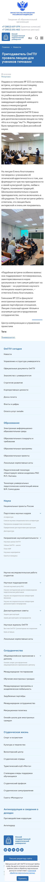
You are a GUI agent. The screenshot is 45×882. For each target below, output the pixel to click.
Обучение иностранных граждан (19, 679)
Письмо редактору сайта (20, 858)
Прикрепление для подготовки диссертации (20, 528)
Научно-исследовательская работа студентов (20, 574)
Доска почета (10, 397)
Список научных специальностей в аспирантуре (21, 521)
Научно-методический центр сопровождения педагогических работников (20, 591)
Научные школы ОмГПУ (12, 542)
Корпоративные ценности (16, 390)
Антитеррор (9, 825)
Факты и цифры (11, 404)
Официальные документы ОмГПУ (19, 368)
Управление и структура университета (22, 361)
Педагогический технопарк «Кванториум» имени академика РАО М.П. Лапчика (21, 473)
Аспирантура (8, 517)
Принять (22, 878)
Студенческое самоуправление (18, 790)
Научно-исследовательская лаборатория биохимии (19, 597)
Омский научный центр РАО (14, 586)
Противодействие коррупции (17, 818)
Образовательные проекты (17, 455)
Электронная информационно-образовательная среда (18, 429)
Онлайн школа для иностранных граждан (19, 719)
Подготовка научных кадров (17, 513)
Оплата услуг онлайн (13, 411)
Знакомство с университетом (17, 375)
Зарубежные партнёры (14, 696)
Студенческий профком (15, 783)
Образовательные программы (18, 448)
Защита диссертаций (11, 614)
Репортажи (5, 77)
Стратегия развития (13, 382)
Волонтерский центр (13, 752)
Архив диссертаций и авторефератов (17, 618)
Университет (8, 337)
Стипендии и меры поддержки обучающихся (18, 774)
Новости (8, 354)
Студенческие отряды (14, 759)
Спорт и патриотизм (13, 737)
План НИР (7, 549)
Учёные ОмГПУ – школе (12, 545)
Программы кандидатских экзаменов (17, 524)
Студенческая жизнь (16, 732)
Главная (6, 47)
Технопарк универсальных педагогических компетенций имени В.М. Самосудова (21, 486)
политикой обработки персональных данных (23, 872)
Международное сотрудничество (19, 703)
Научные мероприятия (12, 552)
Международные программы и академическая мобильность (18, 687)
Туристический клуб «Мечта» (17, 766)
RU (30, 38)
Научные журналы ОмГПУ (16, 624)
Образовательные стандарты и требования (18, 440)
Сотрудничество (13, 650)
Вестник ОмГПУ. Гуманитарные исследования (20, 628)
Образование (12, 422)
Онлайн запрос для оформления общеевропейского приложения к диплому (19, 664)
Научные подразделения (15, 582)
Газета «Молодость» (13, 797)
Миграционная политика (15, 710)
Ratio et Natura (9, 632)
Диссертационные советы (16, 610)
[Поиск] (36, 37)
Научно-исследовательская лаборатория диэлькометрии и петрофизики (19, 603)
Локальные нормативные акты (18, 463)
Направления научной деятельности (21, 538)
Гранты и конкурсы (10, 556)
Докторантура (9, 531)
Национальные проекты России (19, 506)
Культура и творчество (14, 744)
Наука (7, 500)
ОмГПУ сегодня (13, 348)
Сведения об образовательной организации (22, 20)
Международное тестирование (18, 671)
